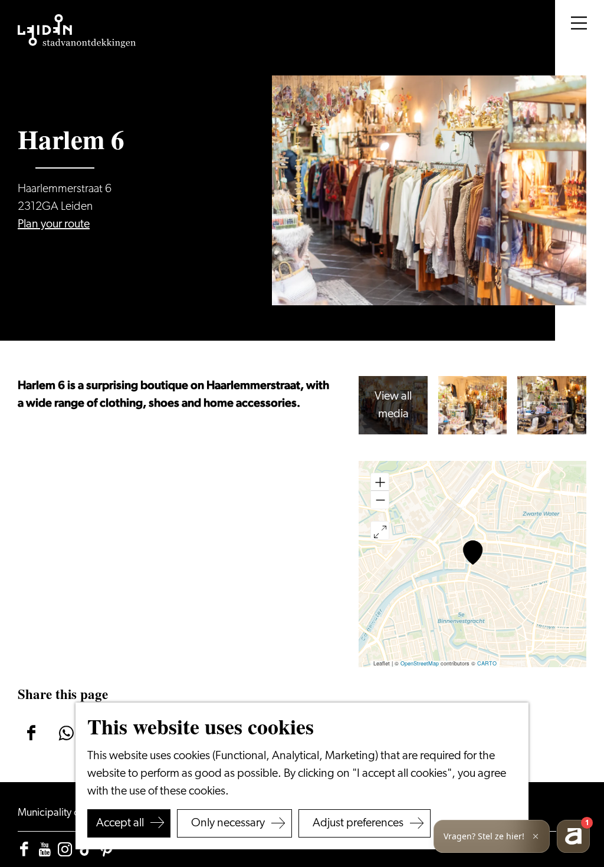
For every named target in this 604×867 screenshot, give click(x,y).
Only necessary (228, 823)
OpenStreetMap (420, 663)
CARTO (487, 663)
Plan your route (54, 224)
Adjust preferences (358, 823)
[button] (472, 552)
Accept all (120, 823)
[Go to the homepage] (77, 31)
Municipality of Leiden (67, 813)
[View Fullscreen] (380, 530)
